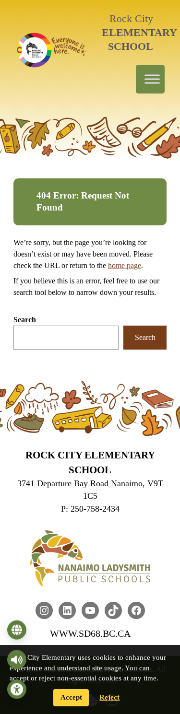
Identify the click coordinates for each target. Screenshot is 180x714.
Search (24, 320)
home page (124, 265)
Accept (71, 697)
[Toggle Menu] (152, 79)
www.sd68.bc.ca (90, 633)
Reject (109, 697)
